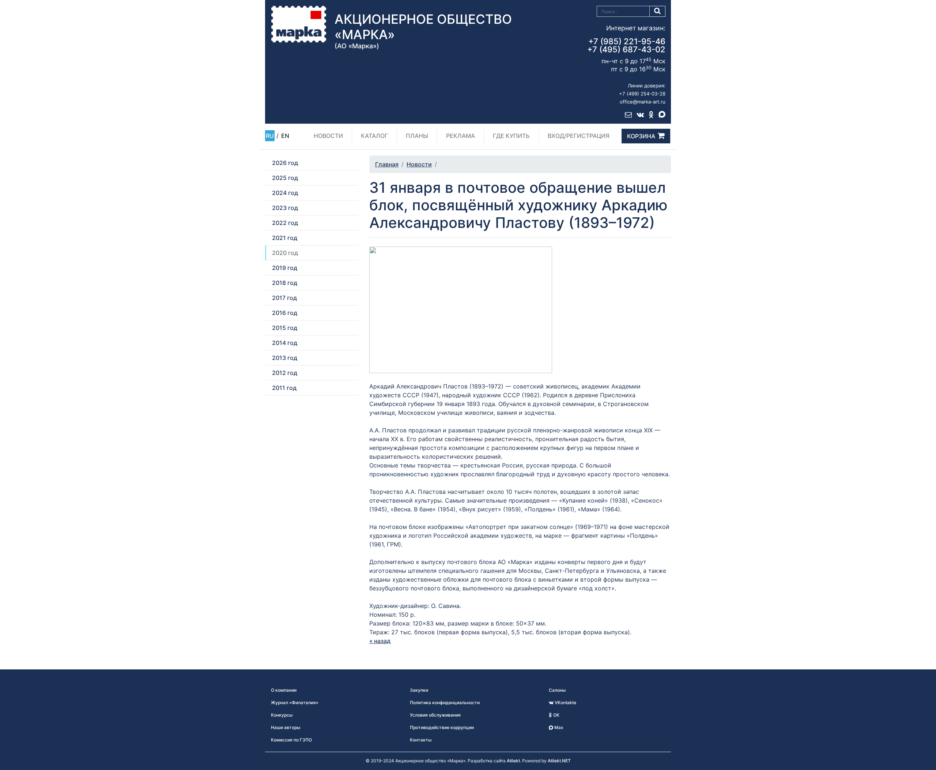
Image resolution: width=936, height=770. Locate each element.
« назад (379, 641)
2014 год (284, 342)
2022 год (285, 222)
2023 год (285, 207)
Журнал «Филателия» (294, 702)
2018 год (284, 282)
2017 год (284, 297)
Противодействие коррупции (442, 727)
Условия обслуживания (435, 715)
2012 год (284, 372)
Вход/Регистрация (578, 135)
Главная (387, 164)
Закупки (419, 690)
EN (285, 135)
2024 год (285, 192)
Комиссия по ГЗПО (291, 740)
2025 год (285, 177)
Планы (417, 135)
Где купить (511, 135)
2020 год (285, 252)
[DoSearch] (657, 11)
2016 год (284, 312)
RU (270, 135)
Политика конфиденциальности (445, 702)
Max (558, 727)
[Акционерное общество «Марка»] (298, 23)
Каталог (374, 135)
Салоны (557, 690)
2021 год (284, 237)
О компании (284, 690)
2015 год (284, 327)
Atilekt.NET (559, 760)
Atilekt (513, 760)
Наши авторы (285, 727)
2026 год (285, 162)
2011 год (284, 387)
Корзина (641, 136)
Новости (328, 135)
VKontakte (565, 702)
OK (555, 715)
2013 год (284, 357)
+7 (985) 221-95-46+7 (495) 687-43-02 (626, 45)
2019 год (284, 267)
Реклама (460, 135)
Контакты (420, 740)
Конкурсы (281, 715)
